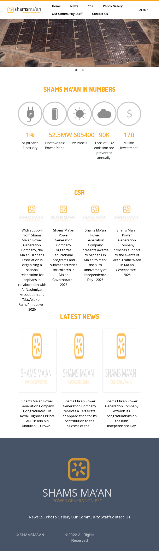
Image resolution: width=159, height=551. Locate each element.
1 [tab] (76, 70)
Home (56, 6)
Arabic (143, 10)
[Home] (24, 10)
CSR (91, 6)
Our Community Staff (67, 14)
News (74, 6)
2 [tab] (83, 70)
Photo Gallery (113, 6)
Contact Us (100, 14)
